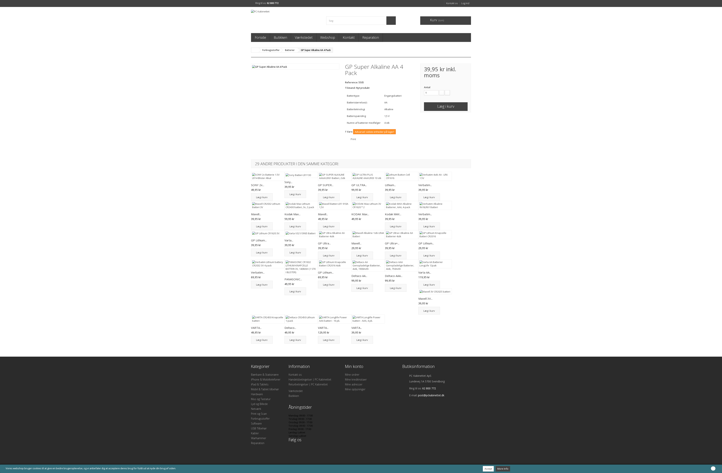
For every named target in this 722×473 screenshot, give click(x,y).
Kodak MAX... (393, 214)
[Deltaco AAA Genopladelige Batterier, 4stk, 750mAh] (401, 265)
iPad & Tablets (259, 384)
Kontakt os (452, 3)
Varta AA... (424, 272)
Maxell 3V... (425, 298)
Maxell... (256, 214)
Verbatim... (425, 185)
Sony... (288, 182)
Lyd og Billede (259, 404)
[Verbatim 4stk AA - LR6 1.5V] (435, 176)
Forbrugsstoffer (260, 418)
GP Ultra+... (392, 243)
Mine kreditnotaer (356, 379)
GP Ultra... (324, 243)
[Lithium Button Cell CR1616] (401, 176)
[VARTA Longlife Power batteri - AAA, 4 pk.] (368, 319)
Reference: (351, 82)
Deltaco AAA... (393, 276)
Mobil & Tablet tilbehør (265, 389)
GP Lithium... (259, 240)
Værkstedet (303, 37)
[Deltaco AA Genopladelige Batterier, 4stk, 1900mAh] (368, 265)
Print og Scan (259, 413)
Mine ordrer (352, 374)
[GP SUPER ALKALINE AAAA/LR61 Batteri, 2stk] (334, 176)
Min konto (354, 366)
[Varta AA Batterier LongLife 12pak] (435, 263)
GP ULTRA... (359, 185)
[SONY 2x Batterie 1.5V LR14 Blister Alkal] (267, 176)
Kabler (255, 433)
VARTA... (256, 328)
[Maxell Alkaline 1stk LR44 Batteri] (368, 234)
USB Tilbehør (259, 428)
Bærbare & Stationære (265, 374)
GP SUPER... (325, 185)
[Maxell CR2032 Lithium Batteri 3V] (267, 205)
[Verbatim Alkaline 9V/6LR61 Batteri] (435, 205)
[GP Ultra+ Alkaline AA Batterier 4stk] (401, 234)
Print (353, 139)
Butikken (280, 37)
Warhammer (258, 438)
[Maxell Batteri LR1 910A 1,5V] (334, 205)
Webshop (327, 37)
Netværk (256, 409)
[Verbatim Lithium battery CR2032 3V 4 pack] (267, 263)
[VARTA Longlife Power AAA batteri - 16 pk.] (334, 319)
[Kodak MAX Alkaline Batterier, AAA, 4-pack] (401, 205)
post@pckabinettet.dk (431, 395)
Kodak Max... (292, 214)
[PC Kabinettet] (286, 19)
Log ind (465, 3)
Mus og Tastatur (261, 399)
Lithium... (390, 185)
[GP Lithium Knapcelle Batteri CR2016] (435, 234)
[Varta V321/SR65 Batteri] (301, 233)
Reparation (370, 37)
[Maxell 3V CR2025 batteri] (435, 291)
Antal (427, 87)
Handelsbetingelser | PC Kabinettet (310, 379)
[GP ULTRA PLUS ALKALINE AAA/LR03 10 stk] (368, 176)
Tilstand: (350, 87)
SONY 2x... (257, 185)
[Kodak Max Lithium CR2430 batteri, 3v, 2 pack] (301, 205)
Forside (260, 37)
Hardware (257, 394)
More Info (502, 468)
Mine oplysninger (355, 389)
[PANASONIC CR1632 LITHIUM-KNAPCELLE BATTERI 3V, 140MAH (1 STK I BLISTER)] (301, 267)
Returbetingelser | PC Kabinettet (308, 384)
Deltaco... (290, 328)
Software (256, 423)
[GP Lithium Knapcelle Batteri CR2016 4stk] (334, 263)
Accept (488, 468)
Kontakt (349, 37)
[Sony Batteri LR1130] (301, 175)
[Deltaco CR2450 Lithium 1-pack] (301, 319)
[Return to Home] (255, 50)
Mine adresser (353, 384)
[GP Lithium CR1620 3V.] (267, 233)
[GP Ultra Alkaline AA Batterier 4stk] (334, 234)
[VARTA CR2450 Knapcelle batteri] (267, 319)
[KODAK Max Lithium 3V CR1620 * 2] (368, 205)
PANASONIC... (293, 279)
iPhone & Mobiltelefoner (265, 379)
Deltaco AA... (359, 276)
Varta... (288, 240)
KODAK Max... (360, 214)
